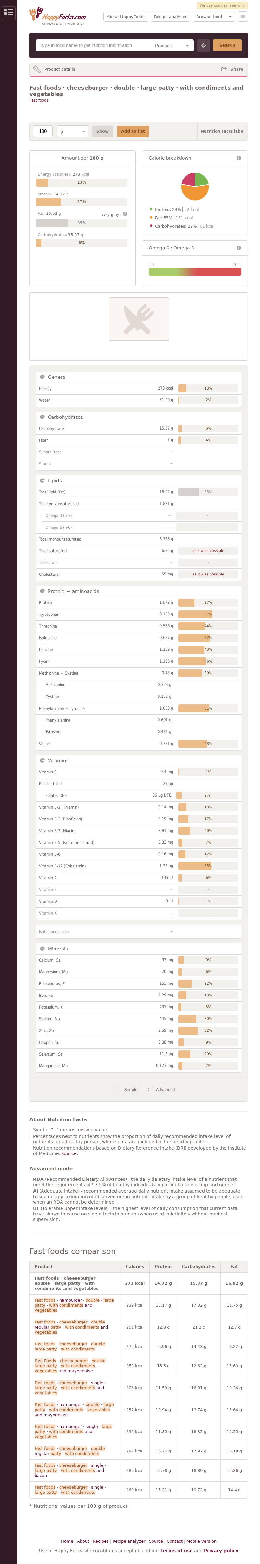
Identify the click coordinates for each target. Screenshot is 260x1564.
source (69, 1153)
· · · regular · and (71, 1327)
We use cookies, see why (222, 5)
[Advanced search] (203, 45)
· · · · (71, 1346)
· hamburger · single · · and (73, 1431)
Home (67, 1541)
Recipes (101, 1541)
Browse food (209, 16)
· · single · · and (70, 1387)
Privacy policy (221, 1550)
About (83, 1541)
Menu (243, 16)
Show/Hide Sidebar (9, 13)
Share (237, 69)
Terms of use (176, 1550)
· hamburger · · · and (74, 1305)
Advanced (165, 1089)
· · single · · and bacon (70, 1470)
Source (156, 1541)
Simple (130, 1089)
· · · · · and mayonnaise (71, 1365)
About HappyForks (126, 16)
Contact (175, 1541)
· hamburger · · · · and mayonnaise (74, 1409)
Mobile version (201, 1541)
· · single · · (70, 1490)
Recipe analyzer (170, 16)
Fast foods (39, 100)
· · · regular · (71, 1451)
